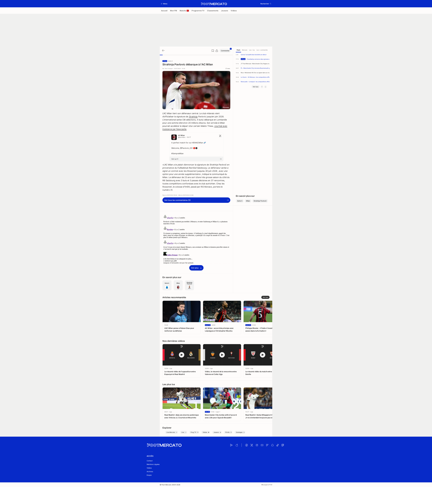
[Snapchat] (272, 445)
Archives (150, 471)
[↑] (262, 86)
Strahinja (193, 116)
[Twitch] (282, 445)
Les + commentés (262, 50)
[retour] (163, 50)
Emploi (149, 475)
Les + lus (252, 50)
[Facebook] (246, 445)
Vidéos (149, 468)
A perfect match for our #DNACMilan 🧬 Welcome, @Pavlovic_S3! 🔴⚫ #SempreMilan (188, 148)
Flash (238, 50)
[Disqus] (196, 242)
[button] (164, 4)
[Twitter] (251, 445)
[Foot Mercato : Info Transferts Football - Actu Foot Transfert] (214, 3)
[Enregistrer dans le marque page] (212, 50)
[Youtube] (262, 445)
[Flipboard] (267, 445)
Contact (150, 461)
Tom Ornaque (169, 68)
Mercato (244, 50)
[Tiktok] (277, 445)
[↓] (265, 86)
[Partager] (216, 50)
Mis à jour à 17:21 (266, 485)
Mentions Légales (153, 464)
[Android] (231, 445)
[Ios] (236, 445)
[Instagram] (257, 445)
